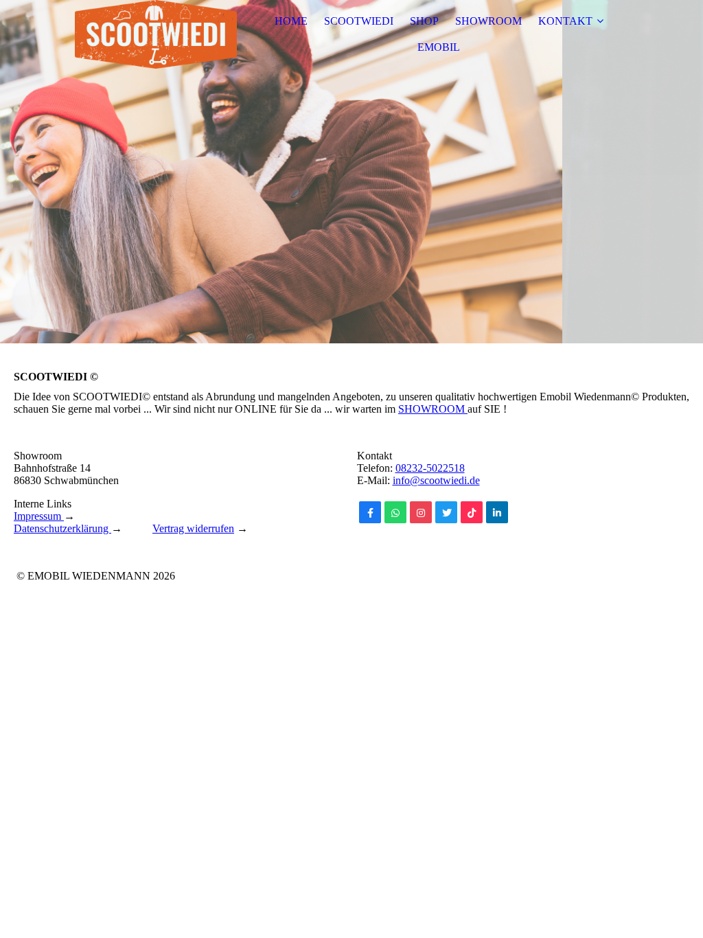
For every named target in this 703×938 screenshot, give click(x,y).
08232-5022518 (430, 468)
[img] (156, 34)
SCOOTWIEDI (358, 21)
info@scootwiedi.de (436, 480)
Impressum (39, 516)
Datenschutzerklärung (62, 528)
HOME (291, 21)
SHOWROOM (488, 21)
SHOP (424, 21)
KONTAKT (565, 21)
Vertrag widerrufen (193, 528)
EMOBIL (438, 47)
